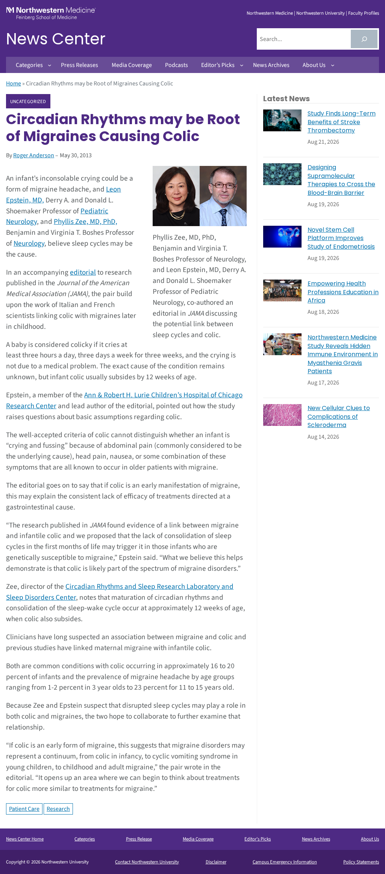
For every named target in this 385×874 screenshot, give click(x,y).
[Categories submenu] (50, 65)
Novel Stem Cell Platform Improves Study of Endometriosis (341, 238)
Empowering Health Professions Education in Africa (343, 292)
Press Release (139, 839)
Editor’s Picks (257, 839)
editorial (83, 272)
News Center (56, 39)
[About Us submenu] (333, 65)
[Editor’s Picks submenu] (242, 65)
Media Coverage (198, 839)
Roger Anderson (33, 155)
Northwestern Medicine (270, 13)
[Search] (364, 39)
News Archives (316, 839)
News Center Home (25, 839)
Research (58, 809)
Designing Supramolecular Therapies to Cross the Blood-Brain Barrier (341, 180)
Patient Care (24, 809)
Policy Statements (361, 862)
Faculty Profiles (363, 13)
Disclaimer (216, 862)
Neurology (29, 243)
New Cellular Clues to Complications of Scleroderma (339, 416)
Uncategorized (28, 101)
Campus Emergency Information (285, 862)
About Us (370, 839)
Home (13, 83)
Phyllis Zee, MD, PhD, (85, 221)
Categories (84, 839)
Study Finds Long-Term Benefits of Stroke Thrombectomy (342, 122)
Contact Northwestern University (147, 862)
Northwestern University (320, 13)
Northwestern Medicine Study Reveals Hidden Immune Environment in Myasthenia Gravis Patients (343, 354)
